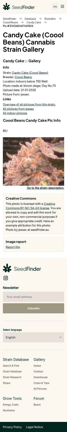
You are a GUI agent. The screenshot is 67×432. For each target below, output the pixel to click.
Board (37, 404)
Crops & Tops (41, 382)
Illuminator (9, 410)
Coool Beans (10, 22)
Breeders (50, 18)
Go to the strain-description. (45, 188)
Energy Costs (10, 404)
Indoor (37, 365)
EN (55, 6)
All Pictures (40, 388)
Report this (13, 247)
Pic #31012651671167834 (18, 25)
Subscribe (33, 308)
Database (30, 18)
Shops (6, 382)
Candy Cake (33, 22)
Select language (12, 329)
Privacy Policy (12, 427)
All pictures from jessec (18, 109)
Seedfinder (9, 18)
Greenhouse (41, 377)
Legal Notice (34, 427)
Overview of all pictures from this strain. (29, 104)
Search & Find (11, 365)
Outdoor (38, 371)
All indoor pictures (15, 113)
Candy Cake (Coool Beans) (30, 72)
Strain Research (12, 377)
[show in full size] (33, 161)
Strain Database (12, 371)
